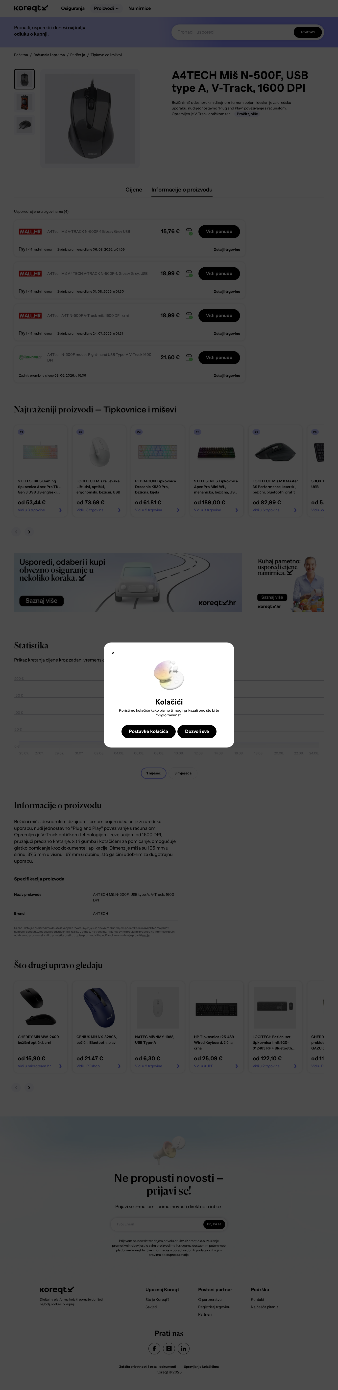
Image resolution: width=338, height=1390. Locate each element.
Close (113, 653)
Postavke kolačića (148, 731)
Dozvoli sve (197, 731)
